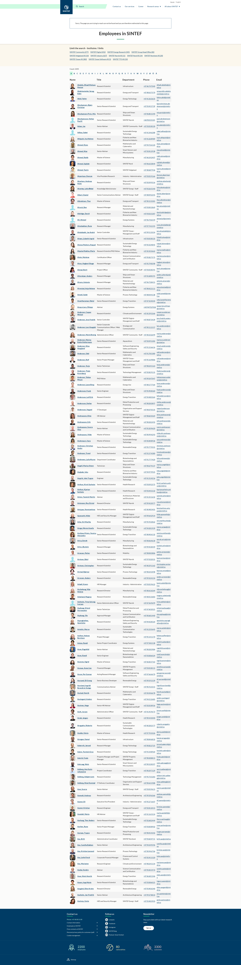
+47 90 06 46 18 (149, 541)
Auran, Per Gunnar (84, 674)
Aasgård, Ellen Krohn (85, 889)
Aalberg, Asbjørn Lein (85, 777)
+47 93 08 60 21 (149, 882)
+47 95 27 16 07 (149, 802)
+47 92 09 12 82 (149, 341)
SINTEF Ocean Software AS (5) (100, 59)
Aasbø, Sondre (83, 870)
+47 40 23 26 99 (149, 335)
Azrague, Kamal (83, 739)
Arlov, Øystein (83, 547)
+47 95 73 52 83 (149, 777)
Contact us (117, 6)
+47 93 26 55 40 (149, 189)
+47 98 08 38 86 (149, 553)
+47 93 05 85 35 (149, 239)
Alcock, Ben (82, 207)
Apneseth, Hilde (83, 516)
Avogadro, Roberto (84, 725)
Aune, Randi (82, 655)
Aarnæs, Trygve (83, 833)
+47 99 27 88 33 (149, 895)
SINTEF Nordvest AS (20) (153, 56)
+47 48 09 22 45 (149, 195)
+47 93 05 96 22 (149, 584)
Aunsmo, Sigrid (83, 662)
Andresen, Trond (83, 453)
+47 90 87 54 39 (149, 320)
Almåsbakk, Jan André (86, 232)
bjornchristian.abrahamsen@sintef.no (163, 106)
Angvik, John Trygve (85, 478)
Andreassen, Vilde (84, 435)
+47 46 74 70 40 (149, 86)
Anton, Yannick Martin (86, 497)
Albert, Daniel (82, 195)
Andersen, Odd (83, 353)
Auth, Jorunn (82, 712)
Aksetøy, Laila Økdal (85, 189)
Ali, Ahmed (81, 220)
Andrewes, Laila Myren (86, 459)
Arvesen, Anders (83, 578)
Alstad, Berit (82, 270)
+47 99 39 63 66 (149, 795)
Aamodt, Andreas (84, 795)
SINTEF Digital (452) (98, 52)
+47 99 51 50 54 (149, 232)
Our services (129, 6)
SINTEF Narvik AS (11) (117, 56)
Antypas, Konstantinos (86, 509)
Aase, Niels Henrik (84, 876)
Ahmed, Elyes (82, 145)
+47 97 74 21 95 (149, 226)
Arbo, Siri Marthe (84, 522)
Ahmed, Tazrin (82, 170)
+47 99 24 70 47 (149, 378)
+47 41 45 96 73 (149, 712)
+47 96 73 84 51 (149, 282)
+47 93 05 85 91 (149, 270)
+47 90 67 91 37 (149, 466)
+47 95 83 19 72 (149, 870)
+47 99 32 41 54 (149, 578)
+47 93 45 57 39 (149, 106)
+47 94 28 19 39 (149, 528)
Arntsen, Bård (82, 559)
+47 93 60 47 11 (149, 839)
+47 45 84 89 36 (149, 441)
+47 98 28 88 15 (149, 758)
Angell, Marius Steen (85, 466)
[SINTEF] (66, 7)
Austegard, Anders (84, 699)
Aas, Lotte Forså (83, 857)
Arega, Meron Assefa (85, 528)
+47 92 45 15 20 (149, 857)
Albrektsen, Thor (84, 201)
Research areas (153, 6)
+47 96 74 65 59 (149, 220)
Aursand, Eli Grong (84, 680)
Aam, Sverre (82, 789)
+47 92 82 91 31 (149, 372)
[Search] (76, 6)
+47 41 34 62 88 (149, 133)
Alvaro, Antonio (83, 282)
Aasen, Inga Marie (84, 882)
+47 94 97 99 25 (149, 472)
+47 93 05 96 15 (149, 789)
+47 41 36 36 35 (149, 99)
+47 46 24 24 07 (149, 157)
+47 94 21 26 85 (149, 699)
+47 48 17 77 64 (149, 385)
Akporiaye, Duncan (84, 176)
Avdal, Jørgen (82, 718)
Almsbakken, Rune (84, 226)
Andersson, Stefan (84, 403)
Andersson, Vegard (84, 410)
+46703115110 (149, 120)
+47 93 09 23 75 (149, 484)
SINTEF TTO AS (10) (120, 59)
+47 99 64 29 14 (149, 516)
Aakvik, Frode (82, 758)
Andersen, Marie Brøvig (86, 335)
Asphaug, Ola (82, 615)
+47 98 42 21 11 (149, 289)
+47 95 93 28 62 (149, 522)
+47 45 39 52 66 (149, 313)
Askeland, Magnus (84, 597)
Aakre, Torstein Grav (85, 752)
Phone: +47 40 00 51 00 (74, 919)
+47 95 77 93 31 (149, 447)
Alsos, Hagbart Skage (85, 263)
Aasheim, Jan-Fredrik (85, 895)
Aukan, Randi (82, 643)
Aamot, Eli (81, 802)
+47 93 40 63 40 (149, 889)
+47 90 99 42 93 (149, 435)
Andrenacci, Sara (84, 441)
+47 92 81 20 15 (149, 808)
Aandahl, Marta (83, 814)
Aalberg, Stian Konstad (86, 783)
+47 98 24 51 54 (149, 864)
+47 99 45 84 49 (149, 547)
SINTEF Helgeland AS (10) (79, 56)
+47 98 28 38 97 (149, 403)
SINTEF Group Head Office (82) (143, 52)
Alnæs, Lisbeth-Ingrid (85, 239)
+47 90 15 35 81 (149, 201)
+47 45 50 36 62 (149, 251)
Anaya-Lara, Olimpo (85, 307)
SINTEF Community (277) (79, 52)
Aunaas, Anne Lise (84, 668)
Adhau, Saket (82, 132)
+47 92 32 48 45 (149, 245)
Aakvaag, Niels (83, 764)
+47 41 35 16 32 (149, 497)
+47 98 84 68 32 (149, 739)
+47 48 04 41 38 (149, 295)
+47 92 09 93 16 (149, 182)
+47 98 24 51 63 (149, 366)
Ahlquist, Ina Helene (85, 139)
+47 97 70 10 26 (149, 733)
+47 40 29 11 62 (149, 566)
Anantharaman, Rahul (85, 301)
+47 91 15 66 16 (149, 347)
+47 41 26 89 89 (149, 139)
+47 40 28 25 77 (149, 726)
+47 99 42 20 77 (149, 503)
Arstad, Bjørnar (83, 572)
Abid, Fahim (82, 99)
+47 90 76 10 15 (149, 687)
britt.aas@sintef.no (164, 839)
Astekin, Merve (83, 629)
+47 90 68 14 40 (149, 616)
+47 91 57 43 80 (149, 453)
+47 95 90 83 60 (149, 391)
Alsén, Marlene (83, 257)
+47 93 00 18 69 (149, 207)
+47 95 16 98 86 (149, 360)
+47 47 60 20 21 (149, 609)
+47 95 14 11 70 (149, 637)
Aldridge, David (83, 214)
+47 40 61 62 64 (149, 591)
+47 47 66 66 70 (149, 674)
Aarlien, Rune (82, 827)
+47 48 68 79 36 (149, 170)
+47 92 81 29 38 (149, 151)
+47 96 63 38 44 (149, 164)
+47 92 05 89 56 (149, 705)
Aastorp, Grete (83, 901)
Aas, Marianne (83, 864)
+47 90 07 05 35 (149, 410)
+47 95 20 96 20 (149, 428)
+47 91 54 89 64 (149, 752)
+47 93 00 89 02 (149, 827)
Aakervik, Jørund (84, 745)
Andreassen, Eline (84, 416)
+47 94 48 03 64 (149, 397)
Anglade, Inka (82, 472)
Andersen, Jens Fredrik (86, 320)
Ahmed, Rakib (82, 157)
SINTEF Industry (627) (99, 56)
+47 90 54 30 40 (149, 718)
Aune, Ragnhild (83, 649)
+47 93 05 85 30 (149, 126)
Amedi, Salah (82, 295)
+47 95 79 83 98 (149, 264)
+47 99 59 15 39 (149, 680)
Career (140, 6)
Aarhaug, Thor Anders (85, 820)
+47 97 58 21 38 (149, 643)
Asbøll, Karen (82, 584)
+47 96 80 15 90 (149, 114)
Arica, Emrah (82, 541)
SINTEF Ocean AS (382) (78, 59)
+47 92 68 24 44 (149, 820)
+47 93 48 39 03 (149, 901)
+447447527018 (150, 307)
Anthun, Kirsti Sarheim (86, 484)
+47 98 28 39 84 (149, 649)
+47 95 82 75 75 (149, 257)
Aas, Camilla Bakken (85, 845)
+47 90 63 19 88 (149, 783)
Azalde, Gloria (82, 733)
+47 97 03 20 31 (149, 559)
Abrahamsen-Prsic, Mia (86, 114)
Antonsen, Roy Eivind (85, 503)
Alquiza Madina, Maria (86, 251)
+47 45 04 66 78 (149, 693)
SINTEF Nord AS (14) (135, 56)
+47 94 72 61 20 (149, 145)
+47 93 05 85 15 (149, 668)
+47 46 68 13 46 (149, 876)
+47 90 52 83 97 (149, 764)
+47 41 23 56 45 (149, 629)
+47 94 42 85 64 (149, 622)
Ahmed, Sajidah (83, 164)
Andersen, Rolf (83, 360)
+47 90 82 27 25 (149, 746)
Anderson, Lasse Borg (85, 385)
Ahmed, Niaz (82, 151)
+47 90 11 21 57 (149, 327)
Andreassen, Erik (84, 422)
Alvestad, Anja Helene (86, 288)
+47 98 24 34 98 (149, 572)
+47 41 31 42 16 (149, 478)
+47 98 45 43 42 (149, 833)
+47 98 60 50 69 (149, 416)
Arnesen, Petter (83, 553)
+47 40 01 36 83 (149, 597)
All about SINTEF (171, 6)
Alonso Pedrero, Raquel (86, 245)
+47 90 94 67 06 (149, 851)
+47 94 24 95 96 (149, 845)
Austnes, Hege (83, 705)
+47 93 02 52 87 (149, 214)
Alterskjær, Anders (84, 276)
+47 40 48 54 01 (149, 509)
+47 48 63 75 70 (149, 92)
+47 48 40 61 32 (149, 534)
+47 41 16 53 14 (149, 814)
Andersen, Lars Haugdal (86, 327)
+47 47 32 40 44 (149, 301)
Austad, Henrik (83, 693)
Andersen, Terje (83, 366)
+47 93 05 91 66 (149, 176)
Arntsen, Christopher (85, 566)
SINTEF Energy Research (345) (118, 52)
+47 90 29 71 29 (149, 771)
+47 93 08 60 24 (149, 656)
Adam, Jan (81, 126)
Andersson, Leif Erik (85, 397)
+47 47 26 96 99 (149, 603)
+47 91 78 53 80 (149, 353)
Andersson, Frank (84, 391)
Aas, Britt (81, 839)
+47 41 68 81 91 (149, 276)
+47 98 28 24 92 (149, 422)
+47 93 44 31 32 (149, 491)
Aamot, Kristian (83, 808)
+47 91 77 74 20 (149, 460)
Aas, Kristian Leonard (85, 851)
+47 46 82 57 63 (149, 662)
